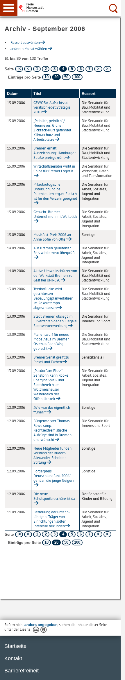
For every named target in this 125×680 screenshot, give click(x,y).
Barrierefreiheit (21, 671)
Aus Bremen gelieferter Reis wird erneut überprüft (54, 250)
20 (56, 77)
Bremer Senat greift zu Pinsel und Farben (51, 359)
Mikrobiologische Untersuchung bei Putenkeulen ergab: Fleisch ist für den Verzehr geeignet (55, 191)
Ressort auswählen (25, 42)
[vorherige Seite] (28, 69)
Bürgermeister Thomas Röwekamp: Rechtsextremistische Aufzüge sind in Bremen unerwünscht (52, 430)
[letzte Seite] (107, 69)
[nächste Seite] (98, 69)
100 (77, 77)
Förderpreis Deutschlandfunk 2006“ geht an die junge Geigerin (54, 476)
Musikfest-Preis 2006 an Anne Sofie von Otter (52, 237)
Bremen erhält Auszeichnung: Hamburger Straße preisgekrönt (54, 153)
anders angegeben (41, 624)
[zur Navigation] (8, 8)
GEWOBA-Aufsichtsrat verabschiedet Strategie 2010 (52, 107)
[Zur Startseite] (70, 7)
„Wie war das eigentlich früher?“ (51, 410)
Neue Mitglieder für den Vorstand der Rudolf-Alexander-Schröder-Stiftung (52, 455)
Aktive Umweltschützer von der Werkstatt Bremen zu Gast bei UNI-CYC (55, 275)
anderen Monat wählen (28, 48)
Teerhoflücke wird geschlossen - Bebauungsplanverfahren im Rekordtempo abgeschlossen (53, 298)
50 (66, 77)
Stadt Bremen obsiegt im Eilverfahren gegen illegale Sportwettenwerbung (55, 321)
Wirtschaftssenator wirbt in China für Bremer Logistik (54, 168)
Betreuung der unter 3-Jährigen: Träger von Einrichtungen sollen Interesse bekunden (51, 518)
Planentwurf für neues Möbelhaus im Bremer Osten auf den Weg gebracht (51, 341)
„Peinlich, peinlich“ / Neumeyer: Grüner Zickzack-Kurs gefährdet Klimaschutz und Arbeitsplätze (52, 130)
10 (46, 77)
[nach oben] (111, 671)
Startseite (15, 646)
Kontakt (13, 658)
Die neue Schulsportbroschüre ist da (54, 496)
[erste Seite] (19, 69)
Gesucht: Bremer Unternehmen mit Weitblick (55, 214)
